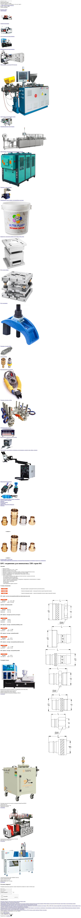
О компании (2, 503)
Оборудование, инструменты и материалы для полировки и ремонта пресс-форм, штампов (18, 450)
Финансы (2, 501)
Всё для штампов (3, 303)
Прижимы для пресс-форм (5, 346)
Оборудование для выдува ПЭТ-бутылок (8, 64)
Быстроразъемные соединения (6, 369)
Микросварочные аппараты (6, 481)
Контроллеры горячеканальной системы (8, 437)
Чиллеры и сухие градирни (6, 187)
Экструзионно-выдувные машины (7, 36)
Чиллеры (2, 905)
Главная (2, 560)
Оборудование (3, 10)
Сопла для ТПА (3, 356)
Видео (8, 504)
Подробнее (2, 693)
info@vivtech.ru (11, 5)
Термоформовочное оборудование (7, 126)
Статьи (5, 504)
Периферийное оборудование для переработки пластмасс (12, 200)
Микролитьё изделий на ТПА (23, 910)
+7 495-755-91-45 (3, 5)
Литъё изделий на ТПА (12, 910)
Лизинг (6, 502)
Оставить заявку (3, 9)
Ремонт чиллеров (43, 910)
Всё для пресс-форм (4, 269)
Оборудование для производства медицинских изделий (11, 151)
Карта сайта (23, 901)
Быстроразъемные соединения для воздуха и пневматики (34, 560)
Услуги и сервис (3, 500)
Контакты (2, 505)
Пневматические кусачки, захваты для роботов (10, 499)
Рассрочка (2, 502)
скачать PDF (9, 559)
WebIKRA (8, 915)
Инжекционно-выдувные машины (7, 49)
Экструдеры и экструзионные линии (7, 116)
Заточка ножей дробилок (34, 910)
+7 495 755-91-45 (5, 912)
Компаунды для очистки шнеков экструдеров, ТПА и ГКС (12, 236)
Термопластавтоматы (4, 23)
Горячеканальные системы (5, 427)
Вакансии (12, 504)
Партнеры (9, 500)
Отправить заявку (4, 899)
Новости (2, 504)
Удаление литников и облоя (6, 400)
